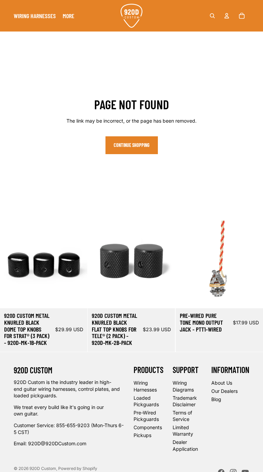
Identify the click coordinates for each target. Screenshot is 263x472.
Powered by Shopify (77, 468)
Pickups (142, 435)
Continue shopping (132, 145)
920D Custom (42, 468)
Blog (216, 399)
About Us (221, 383)
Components (148, 427)
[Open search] (212, 15)
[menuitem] (35, 15)
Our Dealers (224, 391)
